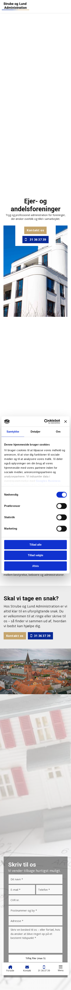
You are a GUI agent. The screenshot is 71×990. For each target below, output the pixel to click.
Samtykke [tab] (13, 431)
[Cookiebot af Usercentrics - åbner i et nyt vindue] (45, 421)
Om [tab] (58, 431)
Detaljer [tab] (36, 431)
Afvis (35, 565)
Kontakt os (35, 230)
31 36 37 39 (38, 239)
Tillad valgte (35, 555)
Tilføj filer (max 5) (35, 958)
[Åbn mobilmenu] (60, 966)
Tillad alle (35, 544)
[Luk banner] (65, 421)
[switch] (61, 506)
